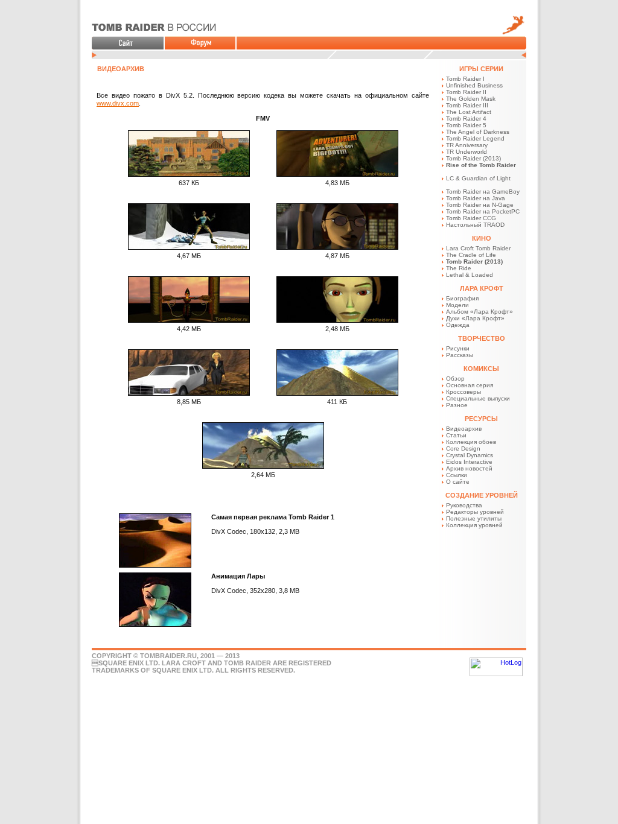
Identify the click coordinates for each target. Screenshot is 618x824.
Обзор (455, 378)
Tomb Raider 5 (466, 125)
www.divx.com (118, 103)
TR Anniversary (467, 145)
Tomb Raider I (465, 78)
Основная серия (469, 385)
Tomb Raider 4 (466, 118)
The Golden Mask (470, 98)
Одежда (458, 325)
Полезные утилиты (474, 518)
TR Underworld (466, 151)
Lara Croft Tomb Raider (478, 248)
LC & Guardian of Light (478, 178)
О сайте (458, 481)
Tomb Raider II (466, 92)
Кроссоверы (463, 391)
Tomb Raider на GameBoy (483, 191)
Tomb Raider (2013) (473, 158)
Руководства (464, 505)
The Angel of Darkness (477, 131)
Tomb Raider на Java (475, 198)
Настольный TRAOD (475, 224)
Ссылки (456, 475)
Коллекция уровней (474, 525)
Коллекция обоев (471, 442)
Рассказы (459, 355)
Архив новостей (469, 468)
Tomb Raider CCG (471, 218)
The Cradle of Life (471, 255)
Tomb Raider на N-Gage (480, 204)
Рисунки (458, 348)
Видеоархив (464, 428)
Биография (462, 298)
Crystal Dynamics (469, 455)
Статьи (456, 435)
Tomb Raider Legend (475, 138)
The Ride (458, 268)
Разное (457, 405)
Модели (457, 305)
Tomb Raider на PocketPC (483, 211)
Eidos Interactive (469, 461)
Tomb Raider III (467, 105)
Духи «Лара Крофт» (475, 318)
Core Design (463, 448)
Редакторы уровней (475, 512)
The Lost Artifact (468, 112)
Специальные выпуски (478, 398)
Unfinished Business (474, 85)
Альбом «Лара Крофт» (479, 311)
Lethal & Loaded (469, 274)
